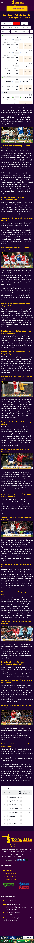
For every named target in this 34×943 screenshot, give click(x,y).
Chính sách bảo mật (9, 879)
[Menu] (2, 3)
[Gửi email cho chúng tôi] (26, 860)
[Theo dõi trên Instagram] (21, 860)
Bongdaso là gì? (8, 870)
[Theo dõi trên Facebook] (18, 860)
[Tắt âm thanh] (31, 31)
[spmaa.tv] (17, 3)
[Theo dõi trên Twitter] (24, 860)
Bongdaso (4, 108)
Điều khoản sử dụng (9, 873)
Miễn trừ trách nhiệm (9, 876)
